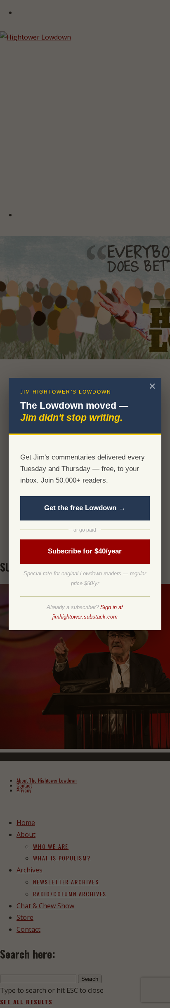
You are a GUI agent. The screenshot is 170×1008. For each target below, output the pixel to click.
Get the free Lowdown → (84, 508)
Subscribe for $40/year (85, 551)
